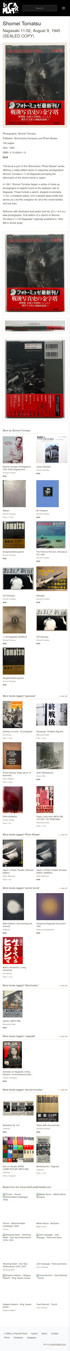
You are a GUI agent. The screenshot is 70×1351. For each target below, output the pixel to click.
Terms (7, 1337)
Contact (54, 1333)
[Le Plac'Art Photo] (11, 8)
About (44, 1333)
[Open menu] (63, 8)
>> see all (62, 696)
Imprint (34, 1333)
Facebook (18, 1337)
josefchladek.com (58, 1344)
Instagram (31, 1337)
